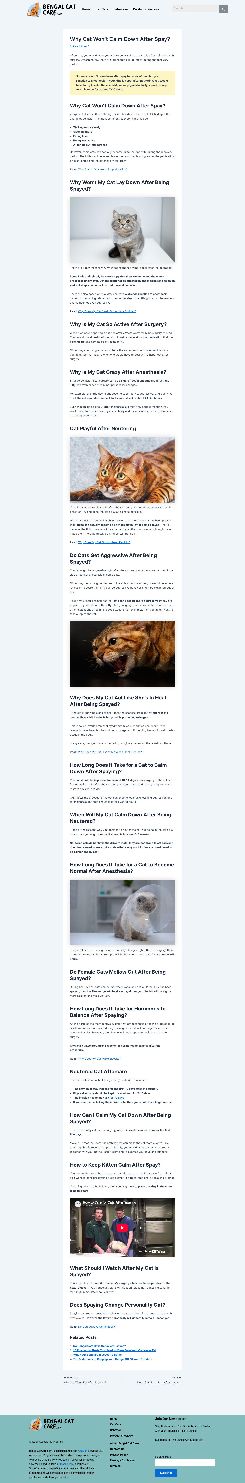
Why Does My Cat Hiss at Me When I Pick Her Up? (110, 752)
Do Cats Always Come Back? (96, 1326)
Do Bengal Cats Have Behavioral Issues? (99, 1346)
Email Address (163, 1457)
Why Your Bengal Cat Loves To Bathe (97, 1354)
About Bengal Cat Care (124, 1443)
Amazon (82, 1450)
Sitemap (115, 1466)
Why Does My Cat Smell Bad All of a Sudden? (107, 311)
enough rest (90, 415)
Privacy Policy (119, 1454)
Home (86, 9)
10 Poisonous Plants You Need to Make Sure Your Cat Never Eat (114, 1350)
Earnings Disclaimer (122, 1460)
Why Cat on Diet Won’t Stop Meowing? (103, 169)
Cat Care (102, 9)
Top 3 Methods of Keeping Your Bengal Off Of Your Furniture (112, 1359)
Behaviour (121, 9)
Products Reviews (146, 9)
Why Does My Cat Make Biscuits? (99, 1058)
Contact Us (117, 1449)
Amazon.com (66, 1464)
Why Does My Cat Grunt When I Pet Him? (104, 542)
